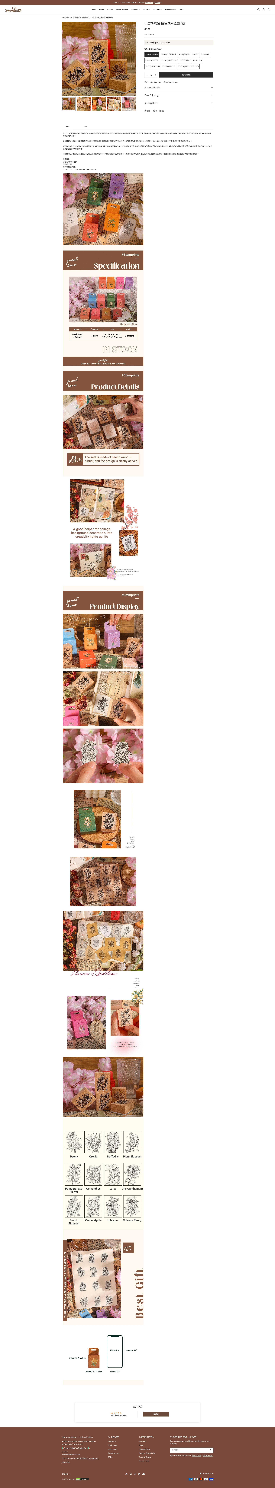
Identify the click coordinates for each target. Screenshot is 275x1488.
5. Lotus (195, 54)
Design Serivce (113, 1453)
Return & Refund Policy (147, 1453)
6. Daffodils (205, 54)
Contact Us (112, 1441)
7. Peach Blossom (151, 60)
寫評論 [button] (155, 1414)
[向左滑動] (67, 58)
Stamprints (71, 1479)
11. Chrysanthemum (152, 66)
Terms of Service (145, 1457)
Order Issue (112, 1449)
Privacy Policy (144, 1461)
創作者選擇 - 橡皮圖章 (80, 17)
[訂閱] (211, 1450)
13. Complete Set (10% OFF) (188, 66)
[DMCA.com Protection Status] (82, 1479)
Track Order (112, 1445)
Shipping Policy (144, 1449)
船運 (85, 126)
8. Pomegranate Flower (169, 60)
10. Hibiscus (197, 60)
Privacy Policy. (208, 1455)
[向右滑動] (130, 58)
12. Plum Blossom (169, 66)
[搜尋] (258, 9)
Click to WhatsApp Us (88, 1458)
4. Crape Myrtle (184, 54)
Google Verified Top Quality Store (76, 1448)
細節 (67, 126)
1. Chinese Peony (151, 54)
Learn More (66, 1462)
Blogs (141, 1445)
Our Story (142, 1441)
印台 (142, 154)
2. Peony (164, 54)
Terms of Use (196, 1455)
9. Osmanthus (185, 60)
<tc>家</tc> (66, 17)
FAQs (110, 1457)
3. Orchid (173, 54)
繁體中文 (65, 1474)
